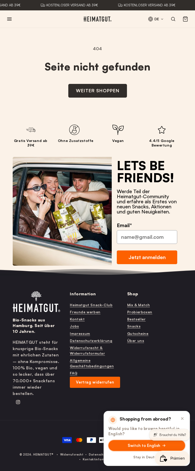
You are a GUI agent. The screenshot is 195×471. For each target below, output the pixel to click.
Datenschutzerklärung (91, 340)
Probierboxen (139, 312)
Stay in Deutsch (146, 457)
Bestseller (136, 319)
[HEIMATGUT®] (97, 19)
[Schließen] (182, 418)
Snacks (134, 326)
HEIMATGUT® (43, 454)
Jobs (74, 326)
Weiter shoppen (97, 90)
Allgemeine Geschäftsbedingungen (92, 363)
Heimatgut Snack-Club (91, 305)
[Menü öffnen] (9, 19)
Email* (124, 225)
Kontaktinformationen (100, 459)
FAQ (73, 373)
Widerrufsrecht (72, 454)
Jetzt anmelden (147, 257)
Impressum (80, 333)
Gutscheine (138, 333)
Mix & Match (138, 305)
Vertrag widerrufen (95, 382)
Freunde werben (85, 312)
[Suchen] (173, 19)
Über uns (135, 340)
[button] (185, 19)
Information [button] (83, 293)
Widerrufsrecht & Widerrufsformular (87, 350)
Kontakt (77, 319)
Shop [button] (132, 293)
